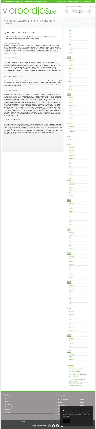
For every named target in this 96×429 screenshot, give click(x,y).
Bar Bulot (7, 412)
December (71, 60)
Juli (70, 36)
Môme (7, 401)
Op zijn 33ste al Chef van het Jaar (77, 374)
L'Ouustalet (8, 409)
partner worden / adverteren (66, 1)
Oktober (71, 65)
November (71, 63)
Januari (71, 52)
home (58, 1)
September (72, 68)
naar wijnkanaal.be (88, 1)
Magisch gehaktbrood (74, 371)
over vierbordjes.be (78, 1)
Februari (71, 49)
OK (66, 421)
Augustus (71, 34)
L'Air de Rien (61, 405)
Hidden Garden (9, 399)
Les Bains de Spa (9, 407)
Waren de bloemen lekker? (76, 369)
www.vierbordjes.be (38, 421)
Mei (70, 41)
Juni (70, 39)
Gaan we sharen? (73, 377)
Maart (70, 47)
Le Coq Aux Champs (63, 399)
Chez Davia (8, 404)
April (70, 44)
